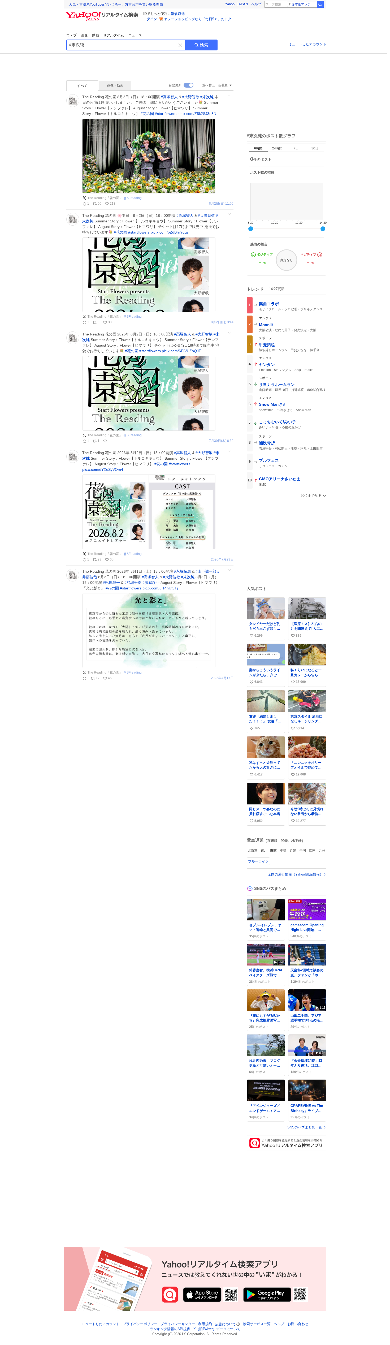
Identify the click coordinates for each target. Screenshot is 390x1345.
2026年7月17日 (222, 678)
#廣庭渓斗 (150, 582)
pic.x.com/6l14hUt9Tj (160, 588)
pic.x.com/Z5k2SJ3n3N (196, 113)
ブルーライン (258, 861)
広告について (225, 1324)
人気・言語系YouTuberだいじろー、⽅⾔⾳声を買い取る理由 (116, 4)
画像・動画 (115, 85)
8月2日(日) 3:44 (222, 322)
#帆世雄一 (111, 582)
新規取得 (178, 14)
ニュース (135, 35)
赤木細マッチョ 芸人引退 (304, 4)
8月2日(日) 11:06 (221, 203)
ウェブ (71, 35)
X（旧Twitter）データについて (216, 1329)
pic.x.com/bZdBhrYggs (170, 232)
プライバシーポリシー (140, 1324)
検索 (204, 45)
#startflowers (165, 113)
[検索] (320, 4)
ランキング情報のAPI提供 (170, 1329)
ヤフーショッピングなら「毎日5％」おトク (197, 19)
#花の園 (147, 113)
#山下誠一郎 (206, 571)
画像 (84, 35)
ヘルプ (256, 4)
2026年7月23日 (222, 559)
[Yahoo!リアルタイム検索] (102, 13)
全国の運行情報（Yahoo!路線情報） (295, 874)
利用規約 (205, 1324)
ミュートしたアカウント (307, 44)
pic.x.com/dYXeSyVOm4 (102, 469)
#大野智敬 (190, 97)
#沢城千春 (132, 582)
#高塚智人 (169, 97)
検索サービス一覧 (257, 1324)
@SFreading (132, 198)
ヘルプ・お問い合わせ (291, 1324)
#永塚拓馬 (182, 571)
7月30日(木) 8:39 (221, 441)
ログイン (150, 19)
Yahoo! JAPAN (236, 4)
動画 (95, 35)
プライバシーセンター (178, 1324)
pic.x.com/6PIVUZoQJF (181, 351)
